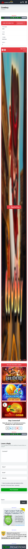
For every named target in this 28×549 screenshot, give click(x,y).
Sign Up (13, 541)
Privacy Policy (10, 546)
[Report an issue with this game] (3, 50)
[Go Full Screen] (5, 50)
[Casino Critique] (7, 2)
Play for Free (15, 207)
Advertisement (14, 15)
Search (3, 499)
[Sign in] (21, 2)
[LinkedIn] (10, 428)
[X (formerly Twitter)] (7, 428)
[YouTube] (17, 428)
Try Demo (14, 375)
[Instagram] (14, 428)
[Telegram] (20, 428)
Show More (20, 23)
